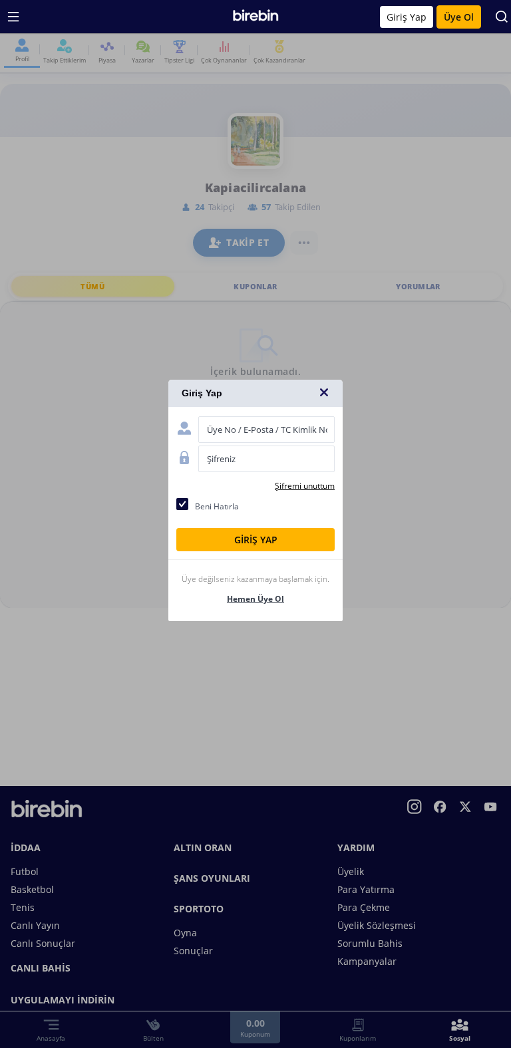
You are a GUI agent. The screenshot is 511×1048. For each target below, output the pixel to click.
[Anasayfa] (255, 18)
